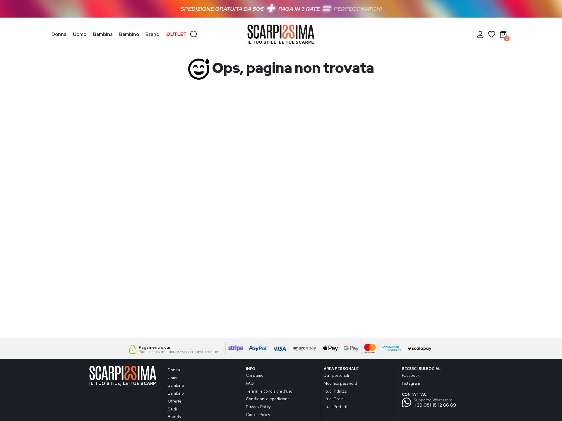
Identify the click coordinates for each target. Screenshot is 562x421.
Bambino (176, 393)
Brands (174, 416)
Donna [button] (59, 34)
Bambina (176, 385)
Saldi (172, 409)
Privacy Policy (258, 406)
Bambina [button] (103, 34)
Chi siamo (254, 375)
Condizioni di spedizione (268, 398)
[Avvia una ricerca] (194, 33)
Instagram (411, 383)
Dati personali (336, 375)
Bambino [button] (129, 34)
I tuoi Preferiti (336, 406)
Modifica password (340, 383)
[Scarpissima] (280, 35)
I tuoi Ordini (334, 398)
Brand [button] (152, 34)
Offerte (174, 401)
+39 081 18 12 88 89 (435, 405)
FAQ (250, 383)
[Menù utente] (480, 34)
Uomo (173, 377)
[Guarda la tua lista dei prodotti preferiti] (491, 34)
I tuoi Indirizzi (335, 391)
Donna (174, 369)
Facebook (411, 375)
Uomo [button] (79, 34)
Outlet (176, 34)
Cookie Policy (258, 414)
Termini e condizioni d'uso (269, 391)
